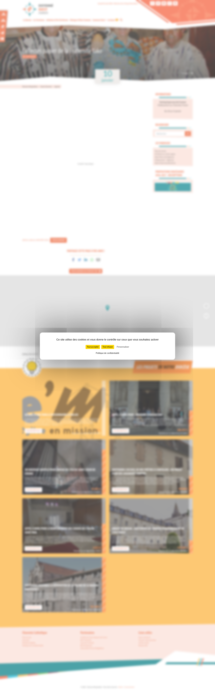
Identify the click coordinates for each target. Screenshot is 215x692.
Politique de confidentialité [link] (107, 353)
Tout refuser (108, 347)
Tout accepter (93, 347)
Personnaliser (123, 347)
